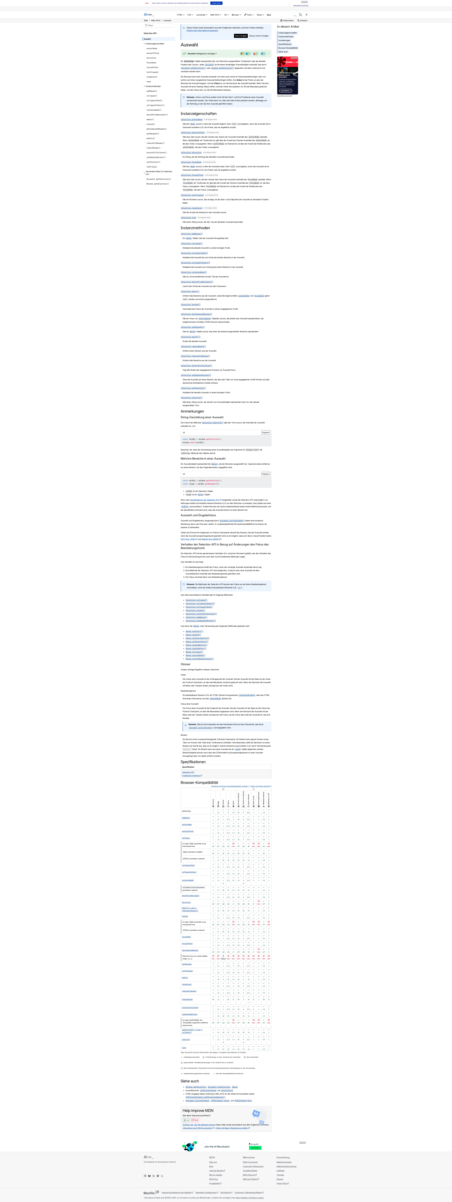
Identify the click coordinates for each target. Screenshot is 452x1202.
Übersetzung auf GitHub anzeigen (197, 1128)
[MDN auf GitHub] (145, 1176)
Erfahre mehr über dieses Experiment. (202, 30)
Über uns (213, 1162)
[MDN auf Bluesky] (149, 1176)
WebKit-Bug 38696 (210, 539)
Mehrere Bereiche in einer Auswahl (203, 458)
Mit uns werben (215, 1175)
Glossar (185, 664)
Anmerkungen (284, 40)
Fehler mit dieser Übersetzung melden (232, 1128)
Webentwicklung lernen (286, 1166)
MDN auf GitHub (250, 1179)
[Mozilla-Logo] (151, 1192)
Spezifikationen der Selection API (204, 500)
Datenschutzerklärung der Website (176, 1192)
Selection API (150, 33)
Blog (269, 14)
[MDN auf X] (153, 1176)
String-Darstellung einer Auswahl (202, 417)
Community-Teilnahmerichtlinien (248, 1192)
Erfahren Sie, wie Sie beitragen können (199, 1125)
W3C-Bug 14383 (188, 539)
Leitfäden (281, 1170)
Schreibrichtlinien (250, 1170)
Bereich (184, 735)
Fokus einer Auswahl (190, 704)
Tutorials (280, 1175)
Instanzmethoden (286, 36)
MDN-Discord (249, 1175)
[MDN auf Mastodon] (157, 1176)
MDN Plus (213, 1179)
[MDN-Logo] (149, 1157)
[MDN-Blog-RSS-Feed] (162, 1176)
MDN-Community (250, 1162)
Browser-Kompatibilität (288, 48)
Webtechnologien (284, 1162)
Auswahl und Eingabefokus (198, 515)
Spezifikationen (285, 44)
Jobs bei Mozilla (216, 1170)
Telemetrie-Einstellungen (205, 1192)
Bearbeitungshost (188, 691)
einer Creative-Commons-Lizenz (250, 1198)
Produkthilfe (214, 1183)
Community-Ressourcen (253, 1166)
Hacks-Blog (282, 1183)
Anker (183, 675)
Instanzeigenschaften (287, 33)
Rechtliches (225, 1192)
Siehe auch (283, 52)
